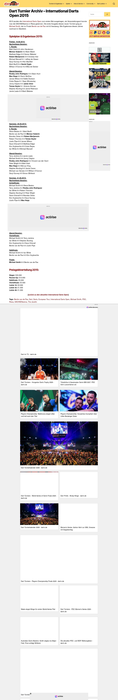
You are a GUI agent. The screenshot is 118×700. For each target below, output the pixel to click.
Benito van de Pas (39, 26)
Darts (35, 299)
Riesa (11, 302)
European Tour (44, 299)
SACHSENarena (21, 302)
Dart (30, 299)
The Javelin (32, 302)
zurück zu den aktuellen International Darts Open (48, 294)
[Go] (107, 14)
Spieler (68, 4)
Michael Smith (14, 26)
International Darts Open (31, 21)
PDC (84, 299)
